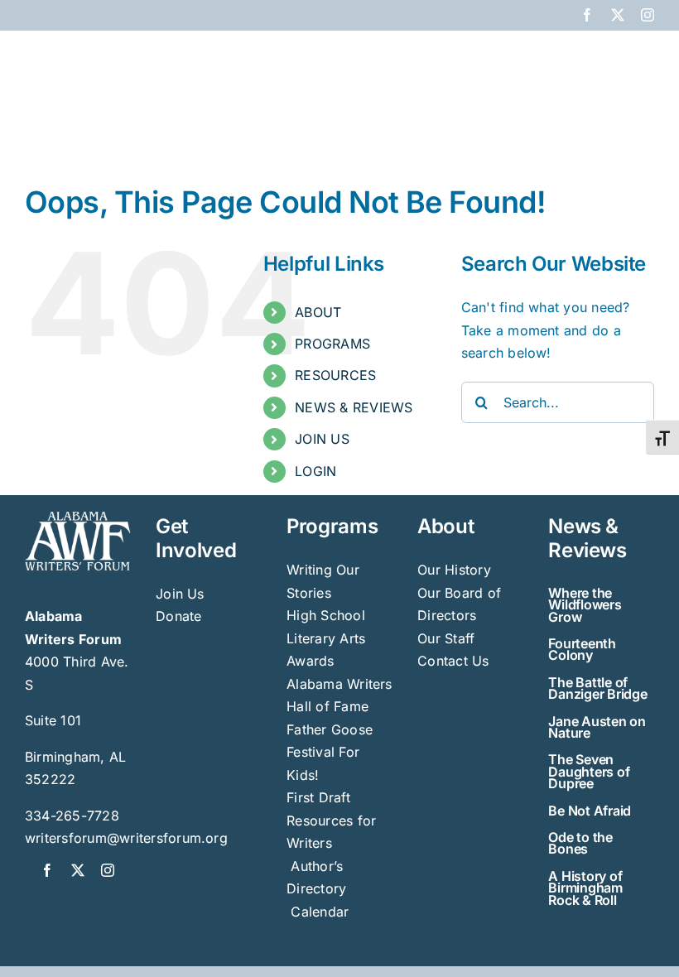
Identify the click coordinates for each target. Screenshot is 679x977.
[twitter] (77, 870)
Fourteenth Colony (582, 649)
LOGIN (315, 471)
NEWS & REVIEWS (353, 407)
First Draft (318, 797)
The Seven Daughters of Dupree (588, 771)
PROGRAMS (332, 343)
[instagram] (107, 870)
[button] (627, 126)
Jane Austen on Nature (597, 727)
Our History (454, 569)
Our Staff (445, 638)
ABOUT (318, 312)
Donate (178, 616)
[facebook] (47, 870)
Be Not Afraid (589, 810)
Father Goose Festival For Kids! (330, 752)
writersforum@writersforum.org (126, 838)
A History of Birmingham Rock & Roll (585, 888)
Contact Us (453, 660)
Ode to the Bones (580, 843)
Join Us (180, 593)
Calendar (320, 911)
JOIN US (322, 439)
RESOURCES (335, 375)
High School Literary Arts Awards (326, 638)
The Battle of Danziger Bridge (597, 688)
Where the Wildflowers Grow (584, 605)
